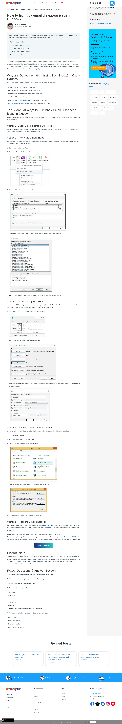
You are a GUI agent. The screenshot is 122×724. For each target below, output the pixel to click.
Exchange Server (112, 102)
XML (7, 707)
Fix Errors (36, 706)
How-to (36, 696)
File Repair (103, 102)
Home (36, 3)
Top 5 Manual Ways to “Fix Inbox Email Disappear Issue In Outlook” (103, 14)
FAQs (35, 699)
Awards (64, 699)
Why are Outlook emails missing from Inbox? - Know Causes (103, 8)
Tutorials (36, 712)
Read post (18, 659)
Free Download (44, 545)
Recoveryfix (10, 9)
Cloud (102, 113)
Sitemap (8, 704)
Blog (17, 9)
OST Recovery (95, 97)
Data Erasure (94, 113)
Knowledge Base (38, 702)
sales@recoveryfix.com (96, 699)
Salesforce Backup (111, 92)
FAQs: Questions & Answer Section (102, 23)
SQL (102, 92)
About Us (54, 3)
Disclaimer (9, 700)
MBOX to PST (113, 97)
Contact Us (9, 694)
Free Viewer (94, 102)
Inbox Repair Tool (46, 527)
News (71, 3)
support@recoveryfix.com (97, 696)
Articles (36, 709)
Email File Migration (108, 107)
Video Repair (94, 92)
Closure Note (96, 19)
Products (44, 3)
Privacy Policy (9, 697)
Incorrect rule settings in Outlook (18, 103)
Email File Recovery (25, 9)
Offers (63, 3)
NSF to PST (104, 97)
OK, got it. (93, 722)
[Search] (112, 3)
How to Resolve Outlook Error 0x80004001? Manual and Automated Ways (59, 657)
